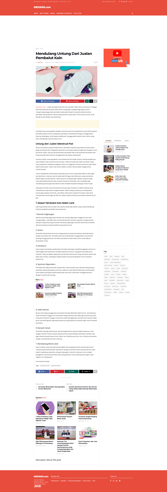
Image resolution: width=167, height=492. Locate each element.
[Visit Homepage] (42, 7)
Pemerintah (120, 280)
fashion (106, 268)
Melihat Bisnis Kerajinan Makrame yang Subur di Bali (122, 167)
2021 (111, 256)
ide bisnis (125, 268)
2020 (105, 256)
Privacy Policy (63, 1)
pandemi (112, 280)
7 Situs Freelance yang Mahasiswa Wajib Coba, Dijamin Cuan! (52, 285)
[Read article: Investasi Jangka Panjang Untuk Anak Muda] (40, 295)
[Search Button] (132, 13)
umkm (115, 292)
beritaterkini (124, 259)
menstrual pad (44, 365)
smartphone (107, 289)
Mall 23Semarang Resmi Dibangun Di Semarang (85, 294)
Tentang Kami (37, 1)
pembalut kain (55, 365)
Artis (123, 256)
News (36, 13)
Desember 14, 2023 (50, 297)
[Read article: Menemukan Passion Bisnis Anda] (72, 286)
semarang (115, 286)
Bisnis (52, 13)
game (112, 268)
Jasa (112, 274)
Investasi (123, 271)
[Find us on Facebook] (119, 1)
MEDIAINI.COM (40, 107)
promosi (112, 283)
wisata (127, 292)
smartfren (123, 286)
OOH (69, 1)
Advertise (44, 1)
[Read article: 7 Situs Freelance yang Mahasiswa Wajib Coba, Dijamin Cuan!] (40, 286)
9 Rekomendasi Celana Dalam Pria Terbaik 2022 (121, 147)
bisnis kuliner (108, 265)
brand (116, 265)
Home (37, 48)
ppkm (127, 280)
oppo (105, 280)
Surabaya (116, 289)
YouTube (106, 295)
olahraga (120, 277)
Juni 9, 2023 (61, 453)
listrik (106, 277)
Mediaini (112, 277)
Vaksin (121, 292)
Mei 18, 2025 (49, 289)
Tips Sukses (107, 292)
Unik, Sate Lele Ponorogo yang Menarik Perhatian (121, 178)
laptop (124, 274)
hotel (118, 268)
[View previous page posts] (65, 303)
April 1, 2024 (81, 288)
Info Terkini (44, 13)
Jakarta (106, 274)
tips (123, 289)
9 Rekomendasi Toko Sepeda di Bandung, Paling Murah (122, 157)
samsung (107, 286)
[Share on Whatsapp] (87, 101)
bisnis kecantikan (115, 262)
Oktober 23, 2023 (82, 297)
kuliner (118, 274)
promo (106, 283)
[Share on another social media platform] (95, 101)
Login (131, 1)
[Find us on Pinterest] (126, 1)
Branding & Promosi (64, 13)
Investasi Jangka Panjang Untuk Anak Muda (53, 294)
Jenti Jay (39, 62)
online (126, 277)
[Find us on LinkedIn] (124, 1)
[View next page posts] (68, 303)
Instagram (116, 271)
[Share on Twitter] (91, 101)
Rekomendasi (121, 283)
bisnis (106, 262)
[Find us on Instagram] (121, 1)
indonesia (107, 271)
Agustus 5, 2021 (49, 62)
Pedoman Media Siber (53, 1)
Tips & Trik (77, 13)
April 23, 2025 (82, 445)
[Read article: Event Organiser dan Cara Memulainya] (88, 433)
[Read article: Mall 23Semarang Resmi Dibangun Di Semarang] (72, 295)
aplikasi (117, 256)
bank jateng (115, 259)
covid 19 (122, 265)
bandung (107, 259)
